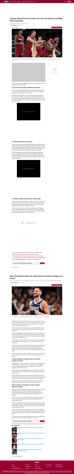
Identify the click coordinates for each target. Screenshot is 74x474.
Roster (28, 1)
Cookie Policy (48, 466)
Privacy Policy (28, 466)
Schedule (19, 1)
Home (13, 267)
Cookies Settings (38, 468)
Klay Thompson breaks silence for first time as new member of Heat (27, 252)
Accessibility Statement (16, 468)
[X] (66, 1)
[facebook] (64, 1)
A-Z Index (27, 468)
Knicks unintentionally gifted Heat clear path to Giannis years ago (27, 259)
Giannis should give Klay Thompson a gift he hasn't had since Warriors (28, 256)
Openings (27, 464)
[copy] (18, 27)
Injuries (31, 1)
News (11, 1)
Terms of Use (37, 466)
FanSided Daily (59, 464)
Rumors (14, 1)
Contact (36, 464)
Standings (24, 1)
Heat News (17, 267)
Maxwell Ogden (14, 282)
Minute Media (6, 471)
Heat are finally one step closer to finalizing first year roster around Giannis (29, 257)
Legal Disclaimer (59, 466)
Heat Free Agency (18, 456)
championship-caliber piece (37, 321)
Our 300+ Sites (49, 464)
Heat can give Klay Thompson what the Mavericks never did (25, 254)
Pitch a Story (14, 466)
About (13, 464)
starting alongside (30, 327)
